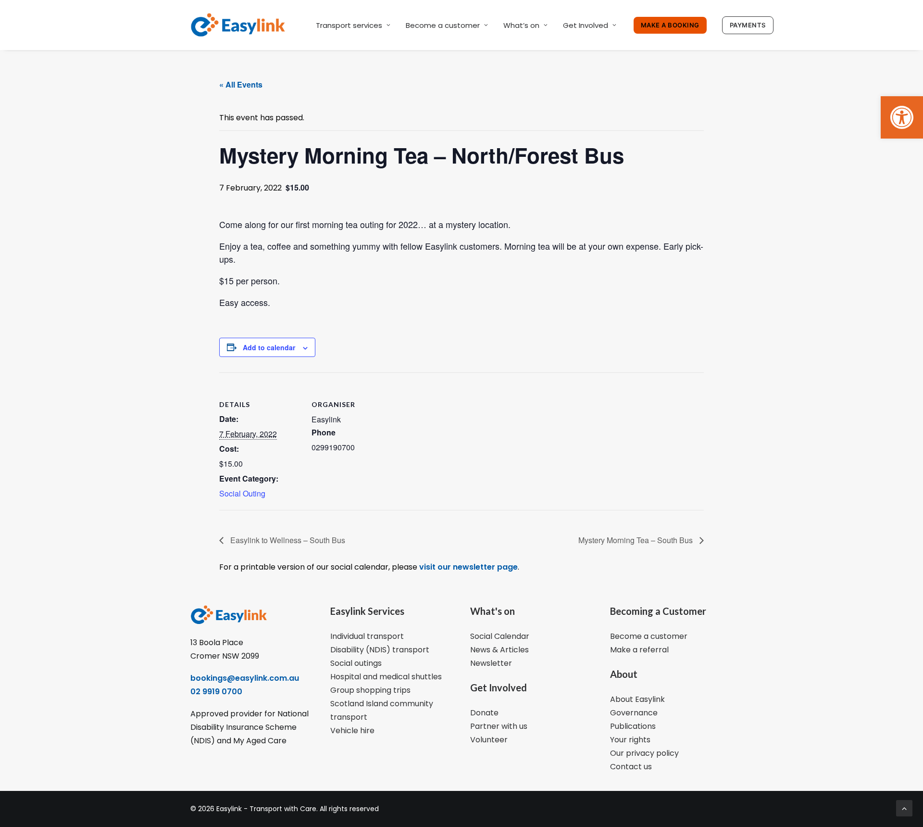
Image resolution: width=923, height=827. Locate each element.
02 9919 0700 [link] (216, 691)
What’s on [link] (521, 25)
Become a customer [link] (443, 25)
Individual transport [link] (367, 636)
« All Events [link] (240, 84)
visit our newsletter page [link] (467, 567)
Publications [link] (633, 726)
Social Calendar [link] (499, 636)
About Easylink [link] (637, 699)
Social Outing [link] (242, 493)
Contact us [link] (631, 766)
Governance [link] (634, 712)
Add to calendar (269, 347)
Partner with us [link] (498, 726)
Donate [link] (484, 712)
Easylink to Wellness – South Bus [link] (286, 540)
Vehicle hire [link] (352, 730)
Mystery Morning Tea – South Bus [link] (636, 540)
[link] (902, 117)
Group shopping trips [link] (370, 690)
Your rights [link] (630, 739)
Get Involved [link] (585, 25)
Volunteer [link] (489, 739)
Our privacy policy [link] (644, 753)
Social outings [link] (356, 663)
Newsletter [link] (491, 663)
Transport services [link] (349, 25)
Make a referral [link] (639, 649)
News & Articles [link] (499, 649)
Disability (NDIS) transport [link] (379, 649)
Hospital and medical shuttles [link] (386, 676)
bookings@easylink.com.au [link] (244, 678)
